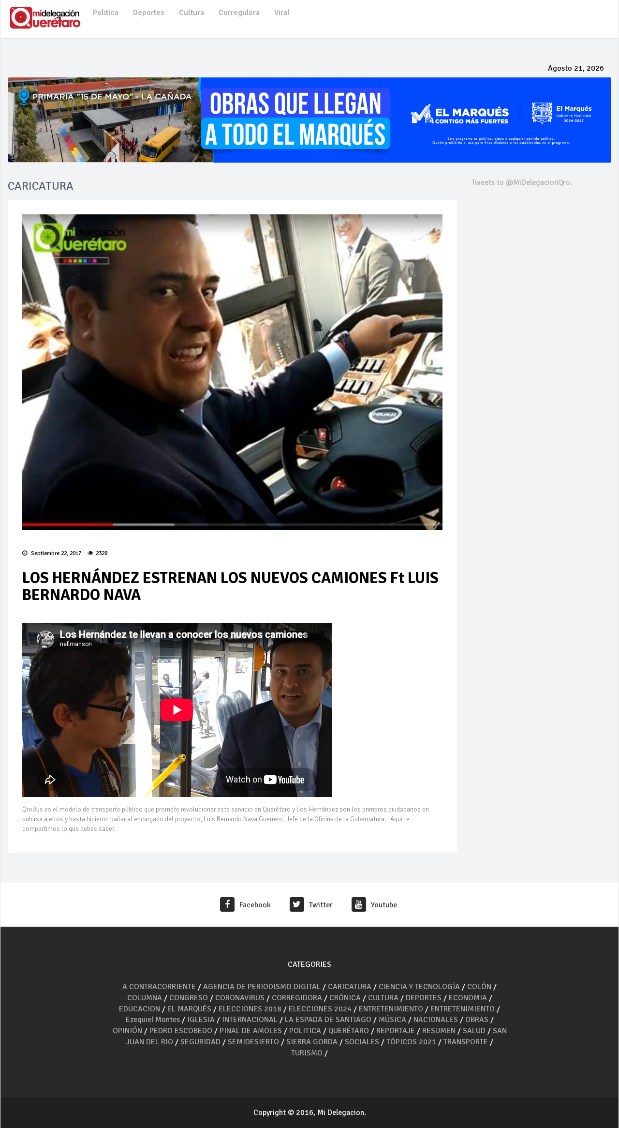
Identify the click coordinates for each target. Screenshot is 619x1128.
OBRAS (476, 1019)
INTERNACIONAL (250, 1019)
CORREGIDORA (297, 998)
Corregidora (239, 12)
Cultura (191, 12)
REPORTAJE (396, 1031)
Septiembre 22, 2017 (55, 553)
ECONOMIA (468, 998)
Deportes (148, 12)
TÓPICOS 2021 (411, 1042)
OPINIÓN (127, 1031)
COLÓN (479, 987)
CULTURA (383, 998)
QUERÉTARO (349, 1031)
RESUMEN (439, 1031)
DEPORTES (424, 998)
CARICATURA (350, 987)
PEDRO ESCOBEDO (180, 1031)
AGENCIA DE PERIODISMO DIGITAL (262, 987)
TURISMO (307, 1053)
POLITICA (305, 1031)
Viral (282, 12)
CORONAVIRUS (240, 998)
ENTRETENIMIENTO (391, 1009)
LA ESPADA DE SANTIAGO (328, 1019)
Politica (105, 12)
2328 (101, 553)
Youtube (384, 905)
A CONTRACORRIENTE (159, 987)
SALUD (474, 1031)
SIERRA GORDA (312, 1042)
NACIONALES (435, 1019)
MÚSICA (393, 1019)
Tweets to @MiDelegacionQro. (522, 182)
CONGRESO (188, 998)
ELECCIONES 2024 (320, 1009)
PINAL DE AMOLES (251, 1031)
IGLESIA (201, 1019)
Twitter (321, 905)
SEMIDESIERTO (253, 1042)
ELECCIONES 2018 (250, 1009)
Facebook (255, 905)
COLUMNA (145, 998)
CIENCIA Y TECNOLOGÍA (419, 987)
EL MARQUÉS (189, 1009)
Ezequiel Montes (153, 1019)
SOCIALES (362, 1042)
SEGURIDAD (200, 1042)
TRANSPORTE (465, 1042)
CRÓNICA (346, 998)
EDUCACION (139, 1009)
